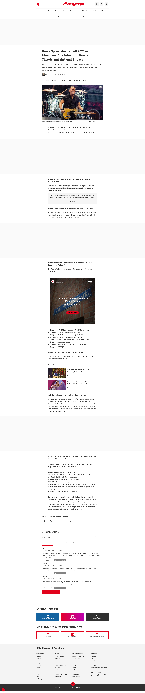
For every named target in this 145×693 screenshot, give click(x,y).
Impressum (93, 656)
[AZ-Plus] (38, 4)
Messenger (57, 660)
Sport (57, 11)
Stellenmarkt (58, 676)
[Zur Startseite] (73, 6)
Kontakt (74, 667)
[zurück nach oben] (72, 684)
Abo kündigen (94, 665)
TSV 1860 (38, 665)
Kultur (95, 11)
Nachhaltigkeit (40, 679)
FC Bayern (38, 663)
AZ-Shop (74, 672)
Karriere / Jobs (76, 658)
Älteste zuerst (59, 543)
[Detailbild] (100, 86)
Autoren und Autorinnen (78, 656)
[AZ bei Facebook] (91, 675)
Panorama (74, 11)
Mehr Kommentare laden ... (51, 592)
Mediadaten (75, 669)
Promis (65, 11)
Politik (88, 11)
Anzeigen (72, 201)
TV (83, 11)
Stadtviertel (39, 658)
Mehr (103, 11)
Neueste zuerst (47, 543)
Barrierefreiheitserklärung (97, 663)
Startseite (39, 16)
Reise (37, 676)
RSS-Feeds (57, 663)
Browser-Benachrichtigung (61, 665)
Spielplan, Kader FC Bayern (61, 672)
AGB (92, 658)
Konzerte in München (55, 516)
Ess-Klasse (57, 667)
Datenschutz (94, 660)
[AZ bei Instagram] (98, 675)
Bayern (50, 11)
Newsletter (57, 658)
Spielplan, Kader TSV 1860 (61, 674)
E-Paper (74, 665)
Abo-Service (75, 663)
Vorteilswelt (57, 669)
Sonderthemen (76, 676)
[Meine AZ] (106, 4)
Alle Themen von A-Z (59, 656)
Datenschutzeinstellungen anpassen (99, 667)
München (40, 11)
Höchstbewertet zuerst (72, 543)
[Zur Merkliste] (101, 4)
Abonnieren (75, 660)
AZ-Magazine (75, 674)
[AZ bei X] (105, 675)
